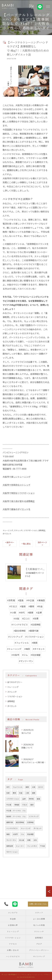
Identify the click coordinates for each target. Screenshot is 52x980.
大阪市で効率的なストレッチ (16, 484)
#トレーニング (14, 648)
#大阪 (16, 618)
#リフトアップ (15, 636)
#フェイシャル (22, 642)
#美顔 (34, 642)
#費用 (31, 606)
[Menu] (48, 6)
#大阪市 (15, 654)
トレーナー (20, 846)
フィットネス (32, 846)
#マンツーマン (26, 661)
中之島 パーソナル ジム (16, 810)
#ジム (25, 654)
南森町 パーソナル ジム (16, 816)
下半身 (42, 846)
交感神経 (30, 822)
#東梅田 (41, 600)
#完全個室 (36, 654)
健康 (33, 793)
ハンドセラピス (12, 828)
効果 (8, 793)
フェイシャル (17, 787)
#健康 (30, 612)
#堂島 (20, 600)
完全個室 (30, 834)
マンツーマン (11, 840)
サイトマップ (39, 956)
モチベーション (12, 852)
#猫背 (23, 606)
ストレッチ (18, 530)
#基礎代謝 (33, 630)
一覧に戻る (26, 543)
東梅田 (16, 805)
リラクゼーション (30, 530)
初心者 (21, 840)
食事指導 (9, 846)
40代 (8, 787)
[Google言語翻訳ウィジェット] (31, 6)
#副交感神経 (20, 630)
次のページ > (42, 543)
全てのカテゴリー (14, 682)
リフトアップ (33, 816)
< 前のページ (9, 543)
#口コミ (26, 618)
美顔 (27, 787)
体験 (28, 840)
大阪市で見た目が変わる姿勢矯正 (19, 501)
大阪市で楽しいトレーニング (16, 476)
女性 (35, 840)
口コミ (40, 787)
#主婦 (39, 612)
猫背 (32, 805)
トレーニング (8, 530)
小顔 (27, 793)
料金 (20, 793)
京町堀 (31, 799)
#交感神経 (36, 624)
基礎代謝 (9, 822)
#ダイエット (39, 648)
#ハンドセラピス (19, 624)
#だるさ (13, 606)
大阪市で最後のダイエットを (16, 509)
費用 (14, 793)
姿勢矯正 (41, 530)
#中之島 (30, 600)
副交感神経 (20, 822)
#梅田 (27, 648)
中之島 (8, 805)
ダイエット (7, 533)
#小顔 (13, 612)
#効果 (35, 618)
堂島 (38, 799)
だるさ (24, 805)
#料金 (40, 606)
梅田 (8, 834)
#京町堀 (11, 600)
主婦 (24, 799)
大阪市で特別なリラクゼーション (19, 493)
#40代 (22, 612)
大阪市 (15, 834)
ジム (22, 834)
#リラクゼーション (34, 636)
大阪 (33, 787)
